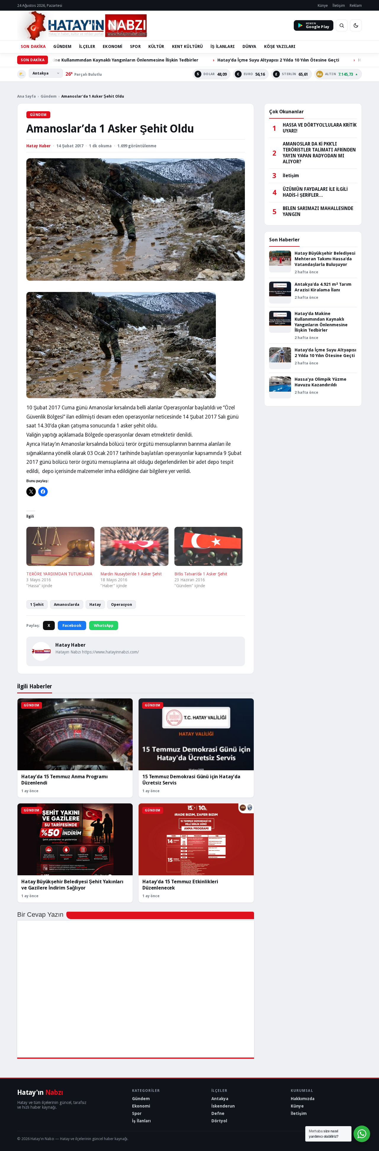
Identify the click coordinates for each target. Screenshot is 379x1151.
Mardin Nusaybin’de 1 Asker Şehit (131, 574)
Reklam (356, 5)
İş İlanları (141, 1120)
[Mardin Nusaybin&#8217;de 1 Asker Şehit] (134, 546)
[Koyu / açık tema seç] (356, 25)
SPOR (135, 46)
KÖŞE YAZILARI (280, 46)
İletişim (339, 5)
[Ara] (342, 25)
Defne (217, 1113)
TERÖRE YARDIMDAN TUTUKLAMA (59, 574)
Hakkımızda (302, 1098)
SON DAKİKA (33, 46)
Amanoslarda (66, 604)
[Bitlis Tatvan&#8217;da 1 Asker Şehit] (208, 546)
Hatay (95, 604)
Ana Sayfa (26, 96)
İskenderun (223, 1106)
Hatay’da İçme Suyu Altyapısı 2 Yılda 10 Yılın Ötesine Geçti (235, 59)
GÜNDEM (62, 46)
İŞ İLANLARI (223, 46)
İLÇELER (87, 46)
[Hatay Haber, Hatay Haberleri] (82, 25)
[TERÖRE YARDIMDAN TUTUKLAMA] (60, 546)
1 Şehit (37, 604)
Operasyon (121, 604)
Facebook (71, 625)
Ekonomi (141, 1106)
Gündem (49, 96)
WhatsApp (103, 625)
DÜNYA (249, 46)
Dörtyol (219, 1120)
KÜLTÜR (156, 46)
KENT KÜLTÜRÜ (187, 46)
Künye (323, 5)
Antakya (219, 1098)
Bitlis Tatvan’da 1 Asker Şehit (200, 574)
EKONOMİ (112, 46)
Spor (137, 1113)
